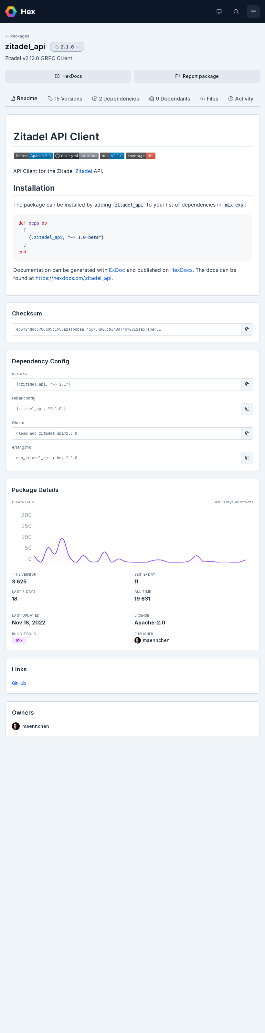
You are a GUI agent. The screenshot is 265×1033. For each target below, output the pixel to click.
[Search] (236, 12)
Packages (19, 36)
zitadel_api (25, 46)
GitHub (19, 683)
